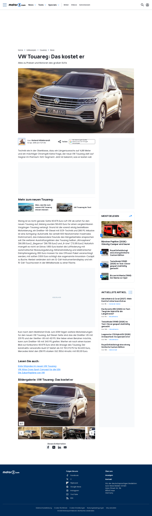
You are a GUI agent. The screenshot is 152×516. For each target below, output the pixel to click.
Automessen (84, 5)
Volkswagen (31, 50)
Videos (74, 5)
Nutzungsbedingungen (95, 508)
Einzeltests (113, 317)
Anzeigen (109, 475)
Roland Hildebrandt (41, 140)
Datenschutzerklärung (44, 508)
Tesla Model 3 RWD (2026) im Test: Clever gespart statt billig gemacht (115, 324)
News (30, 5)
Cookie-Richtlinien (60, 508)
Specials (52, 5)
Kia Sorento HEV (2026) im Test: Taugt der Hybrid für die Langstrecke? (115, 311)
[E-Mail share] (65, 447)
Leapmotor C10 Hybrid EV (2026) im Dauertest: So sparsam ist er (116, 335)
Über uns (108, 471)
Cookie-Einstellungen (77, 508)
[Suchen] (142, 4)
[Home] (17, 5)
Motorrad (113, 350)
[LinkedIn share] (59, 447)
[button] (21, 433)
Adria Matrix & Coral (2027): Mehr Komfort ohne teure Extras (116, 299)
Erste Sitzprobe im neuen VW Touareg (37, 366)
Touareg (43, 50)
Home (20, 50)
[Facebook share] (48, 447)
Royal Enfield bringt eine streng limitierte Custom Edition (115, 345)
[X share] (53, 447)
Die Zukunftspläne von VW (31, 372)
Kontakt (108, 479)
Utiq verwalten (111, 508)
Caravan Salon (114, 304)
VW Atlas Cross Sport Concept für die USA (39, 369)
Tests (41, 5)
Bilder (66, 5)
